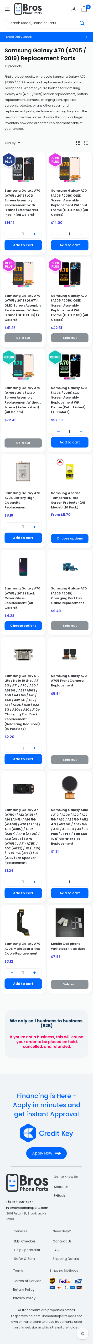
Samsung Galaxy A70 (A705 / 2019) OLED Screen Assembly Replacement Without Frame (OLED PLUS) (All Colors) (69, 202)
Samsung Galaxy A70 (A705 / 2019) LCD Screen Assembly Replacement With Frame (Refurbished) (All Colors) (69, 400)
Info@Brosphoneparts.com (27, 1207)
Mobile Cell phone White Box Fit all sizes (68, 946)
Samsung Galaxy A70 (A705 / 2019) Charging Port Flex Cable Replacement (69, 595)
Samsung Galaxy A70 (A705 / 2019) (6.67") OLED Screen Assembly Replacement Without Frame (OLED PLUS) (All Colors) (23, 307)
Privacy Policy (24, 1298)
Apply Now (42, 1153)
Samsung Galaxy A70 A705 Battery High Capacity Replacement (22, 500)
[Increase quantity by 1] (34, 234)
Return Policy (24, 1289)
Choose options (70, 538)
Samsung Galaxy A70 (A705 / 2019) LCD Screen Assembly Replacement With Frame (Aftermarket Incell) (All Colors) (22, 202)
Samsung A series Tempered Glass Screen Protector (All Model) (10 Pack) (68, 500)
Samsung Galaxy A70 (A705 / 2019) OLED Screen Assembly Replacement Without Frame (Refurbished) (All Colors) (23, 400)
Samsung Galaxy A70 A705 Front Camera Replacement (69, 681)
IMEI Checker (24, 1241)
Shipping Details (66, 1258)
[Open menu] (7, 9)
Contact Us (62, 1241)
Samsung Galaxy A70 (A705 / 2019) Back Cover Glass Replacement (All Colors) (22, 598)
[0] (84, 9)
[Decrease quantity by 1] (12, 234)
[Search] (82, 23)
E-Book (59, 1195)
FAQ (56, 1249)
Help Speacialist (27, 1249)
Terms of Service (27, 1281)
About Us (61, 1186)
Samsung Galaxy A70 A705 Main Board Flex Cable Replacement (22, 948)
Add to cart (23, 245)
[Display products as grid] (78, 143)
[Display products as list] (86, 143)
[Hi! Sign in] (74, 9)
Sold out (23, 337)
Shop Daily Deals (19, 36)
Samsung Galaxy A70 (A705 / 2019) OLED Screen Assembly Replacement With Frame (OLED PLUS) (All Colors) (69, 307)
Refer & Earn (24, 1258)
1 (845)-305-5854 (20, 1201)
